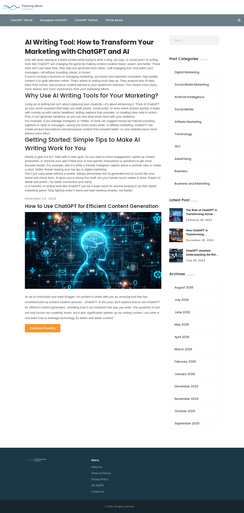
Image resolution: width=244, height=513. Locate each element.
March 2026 (183, 349)
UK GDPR (97, 485)
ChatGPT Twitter (86, 20)
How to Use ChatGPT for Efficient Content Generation (91, 206)
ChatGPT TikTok (21, 20)
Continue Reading (42, 328)
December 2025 (186, 386)
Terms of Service (101, 473)
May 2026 (182, 324)
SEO (177, 146)
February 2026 (185, 361)
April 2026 (182, 337)
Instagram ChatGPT (53, 20)
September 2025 (187, 423)
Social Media (184, 109)
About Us (96, 467)
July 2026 (182, 300)
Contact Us (97, 491)
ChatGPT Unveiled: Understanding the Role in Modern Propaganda (201, 254)
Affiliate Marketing (188, 122)
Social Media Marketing (192, 84)
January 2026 (185, 374)
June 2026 (182, 312)
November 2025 (186, 399)
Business (181, 171)
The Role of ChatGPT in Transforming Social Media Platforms (201, 214)
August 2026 (184, 287)
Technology (183, 134)
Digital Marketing (187, 72)
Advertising (183, 159)
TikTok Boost (114, 20)
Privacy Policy (99, 479)
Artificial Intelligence (189, 97)
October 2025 (185, 411)
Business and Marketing (192, 183)
